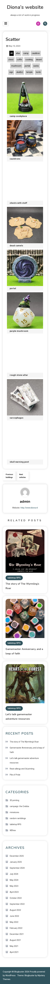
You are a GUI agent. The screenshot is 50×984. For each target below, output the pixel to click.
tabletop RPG (14, 578)
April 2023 (14, 892)
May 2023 (14, 886)
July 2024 (14, 874)
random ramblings (18, 818)
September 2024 (17, 868)
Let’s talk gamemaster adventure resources (24, 760)
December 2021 (17, 934)
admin (25, 501)
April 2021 (14, 952)
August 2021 (15, 940)
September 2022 (17, 904)
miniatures (14, 812)
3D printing (14, 800)
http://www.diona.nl (29, 507)
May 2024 (14, 880)
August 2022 (15, 910)
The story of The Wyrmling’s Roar (24, 742)
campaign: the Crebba (19, 806)
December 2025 (17, 856)
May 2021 (14, 946)
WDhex (13, 830)
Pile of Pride (15, 775)
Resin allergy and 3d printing (22, 769)
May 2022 (14, 922)
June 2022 (14, 916)
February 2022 (16, 928)
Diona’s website (25, 7)
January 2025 (16, 862)
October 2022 (16, 898)
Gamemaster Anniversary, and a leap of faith (27, 750)
